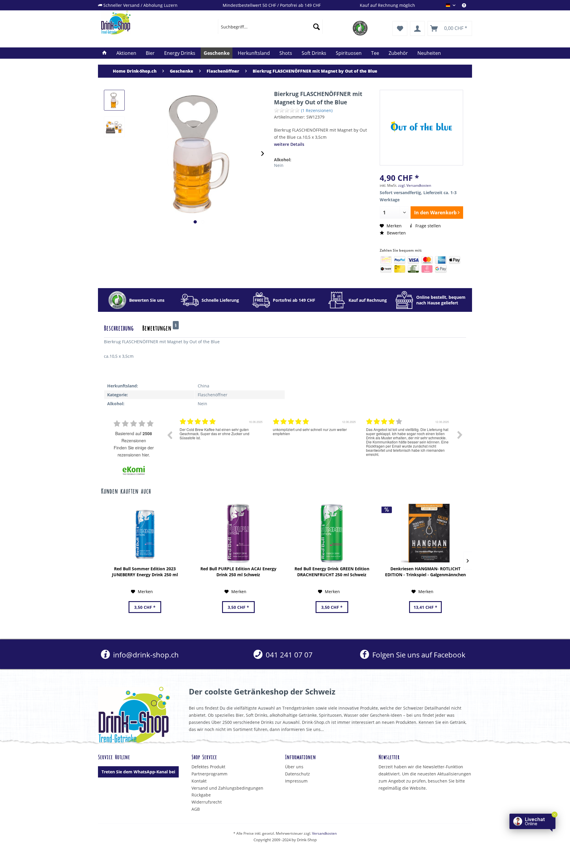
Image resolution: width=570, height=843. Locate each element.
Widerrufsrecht (206, 802)
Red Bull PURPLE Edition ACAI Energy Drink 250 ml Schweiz (238, 571)
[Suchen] (316, 26)
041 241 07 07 (288, 655)
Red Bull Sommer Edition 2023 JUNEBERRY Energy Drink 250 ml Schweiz (145, 572)
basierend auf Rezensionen (133, 436)
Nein (279, 165)
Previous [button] (169, 435)
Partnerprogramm (209, 774)
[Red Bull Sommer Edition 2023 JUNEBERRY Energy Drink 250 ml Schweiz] (144, 533)
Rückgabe (201, 795)
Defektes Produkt (208, 766)
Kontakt (199, 781)
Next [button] (460, 435)
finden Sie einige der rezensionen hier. (134, 451)
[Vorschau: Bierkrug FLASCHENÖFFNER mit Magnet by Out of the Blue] (114, 100)
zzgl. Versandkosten (414, 185)
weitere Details (289, 144)
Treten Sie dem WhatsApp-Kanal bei (138, 772)
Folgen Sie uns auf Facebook (417, 655)
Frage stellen (427, 226)
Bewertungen (159, 327)
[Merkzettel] (399, 28)
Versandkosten (324, 833)
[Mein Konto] (417, 28)
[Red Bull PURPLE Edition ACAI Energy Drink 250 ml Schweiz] (238, 533)
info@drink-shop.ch (145, 655)
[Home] (104, 53)
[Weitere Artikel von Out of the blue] (421, 127)
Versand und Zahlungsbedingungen (227, 788)
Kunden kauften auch (126, 490)
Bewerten (396, 233)
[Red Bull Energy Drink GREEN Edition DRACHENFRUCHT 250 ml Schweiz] (331, 533)
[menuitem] (467, 5)
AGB (195, 809)
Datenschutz (297, 774)
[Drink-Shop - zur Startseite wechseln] (146, 22)
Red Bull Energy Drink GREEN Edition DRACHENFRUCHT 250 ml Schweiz (331, 571)
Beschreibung (119, 327)
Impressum (296, 781)
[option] (221, 439)
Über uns (294, 766)
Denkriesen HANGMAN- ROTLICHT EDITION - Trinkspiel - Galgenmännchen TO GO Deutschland (425, 572)
